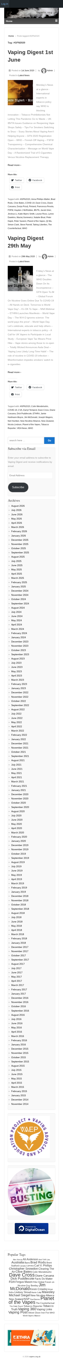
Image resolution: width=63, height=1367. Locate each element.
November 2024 (19, 595)
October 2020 (18, 802)
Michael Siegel (19, 1295)
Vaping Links (44, 1309)
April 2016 (16, 1031)
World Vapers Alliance (31, 1316)
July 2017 (16, 968)
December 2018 (19, 896)
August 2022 (18, 709)
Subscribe (18, 487)
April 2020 (16, 828)
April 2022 (16, 726)
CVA (20, 410)
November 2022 (19, 696)
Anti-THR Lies (44, 1260)
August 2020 (18, 811)
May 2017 (16, 976)
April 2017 (16, 981)
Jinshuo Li (12, 214)
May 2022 (16, 722)
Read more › (14, 165)
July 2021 (16, 764)
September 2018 (20, 908)
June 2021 (17, 769)
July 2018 (16, 917)
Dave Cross (41, 203)
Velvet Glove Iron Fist (38, 1313)
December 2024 (19, 590)
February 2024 (19, 633)
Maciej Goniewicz (25, 217)
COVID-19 (30, 203)
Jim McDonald (30, 417)
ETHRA (36, 413)
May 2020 (16, 824)
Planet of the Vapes (36, 221)
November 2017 (19, 951)
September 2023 (20, 654)
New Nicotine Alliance (30, 421)
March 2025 (17, 578)
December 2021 (19, 743)
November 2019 (19, 849)
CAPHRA (30, 1266)
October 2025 (18, 548)
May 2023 (16, 671)
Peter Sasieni (20, 221)
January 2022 (18, 739)
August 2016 (18, 1015)
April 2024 (16, 624)
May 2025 (16, 569)
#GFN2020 (25, 199)
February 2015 (19, 1091)
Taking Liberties (40, 224)
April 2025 (16, 573)
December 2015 (19, 1048)
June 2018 (17, 921)
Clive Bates (19, 203)
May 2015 (16, 1078)
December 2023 (19, 641)
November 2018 (19, 900)
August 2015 (18, 1065)
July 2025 (16, 561)
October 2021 (18, 752)
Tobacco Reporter (33, 1306)
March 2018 (17, 934)
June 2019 (17, 870)
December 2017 (19, 947)
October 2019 (18, 853)
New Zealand (47, 421)
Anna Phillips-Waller (40, 199)
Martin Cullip (36, 1292)
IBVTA (36, 210)
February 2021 (19, 786)
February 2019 (19, 887)
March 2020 (17, 832)
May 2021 (16, 773)
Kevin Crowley (39, 1289)
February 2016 (19, 1040)
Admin (50, 70)
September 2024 (20, 603)
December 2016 (19, 998)
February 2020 (19, 836)
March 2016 (17, 1036)
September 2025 (20, 552)
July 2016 (16, 1019)
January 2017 (18, 993)
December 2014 (19, 1099)
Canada (22, 1266)
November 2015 (19, 1053)
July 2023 (16, 662)
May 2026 (16, 518)
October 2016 (18, 1006)
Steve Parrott (26, 224)
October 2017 (18, 955)
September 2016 (20, 1010)
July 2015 (16, 1070)
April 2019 (16, 879)
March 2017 (17, 985)
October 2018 (18, 904)
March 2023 (17, 679)
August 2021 (18, 760)
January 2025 (18, 586)
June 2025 (17, 565)
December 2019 (19, 845)
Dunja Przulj (22, 206)
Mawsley (48, 1292)
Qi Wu (49, 221)
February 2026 (19, 531)
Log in (4, 3)
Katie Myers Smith (26, 214)
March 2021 (17, 781)
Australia (17, 1262)
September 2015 (20, 1061)
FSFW (10, 210)
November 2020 (19, 798)
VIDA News (22, 428)
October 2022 (18, 701)
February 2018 (19, 938)
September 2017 (20, 959)
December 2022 (19, 692)
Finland (32, 206)
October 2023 (18, 650)
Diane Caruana (44, 1275)
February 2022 (19, 735)
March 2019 (17, 883)
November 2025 (19, 544)
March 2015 (17, 1087)
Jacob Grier (45, 210)
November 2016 (19, 1002)
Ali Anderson (30, 1259)
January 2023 (18, 688)
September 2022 (20, 705)
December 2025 (19, 540)
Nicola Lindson (15, 424)
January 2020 (18, 841)
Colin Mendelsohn (39, 406)
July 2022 (16, 713)
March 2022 (17, 730)
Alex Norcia (17, 1260)
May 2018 (16, 925)
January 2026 (18, 535)
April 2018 (16, 930)
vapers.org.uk (34, 1357)
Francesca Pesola (45, 206)
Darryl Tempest (30, 410)
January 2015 (18, 1095)
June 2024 (17, 616)
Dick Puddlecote (24, 413)
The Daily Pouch (16, 1306)
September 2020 (20, 807)
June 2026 (17, 514)
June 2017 (17, 972)
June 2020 (17, 819)
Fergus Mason (24, 1281)
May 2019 (16, 875)
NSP (27, 1298)
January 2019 (18, 891)
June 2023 (17, 667)
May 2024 (16, 620)
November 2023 (19, 645)
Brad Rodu (38, 1262)
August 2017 (18, 964)
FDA (12, 1281)
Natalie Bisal (39, 217)
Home (11, 36)
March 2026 (17, 527)
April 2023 (16, 675)
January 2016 (18, 1044)
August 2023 (18, 658)
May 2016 (16, 1027)
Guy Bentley (32, 1285)
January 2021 (18, 790)
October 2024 (18, 599)
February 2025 (19, 582)
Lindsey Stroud (22, 1292)
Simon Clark (13, 224)
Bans (27, 1262)
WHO (24, 228)
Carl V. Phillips (43, 1265)
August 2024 (18, 607)
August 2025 (18, 556)
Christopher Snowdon (23, 1268)
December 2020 (19, 794)
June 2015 (17, 1074)
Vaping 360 (27, 1309)
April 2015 (16, 1082)
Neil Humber (13, 421)
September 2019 (20, 858)
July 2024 (16, 612)
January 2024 (18, 637)
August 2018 (18, 913)
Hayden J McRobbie (23, 210)
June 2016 (17, 1023)
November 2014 (19, 1104)
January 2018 (18, 942)
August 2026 (18, 506)
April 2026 (16, 523)
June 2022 (17, 718)
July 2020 (16, 815)
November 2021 (19, 747)
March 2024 (17, 629)
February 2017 (19, 989)
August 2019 (18, 862)
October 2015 (18, 1057)
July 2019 (16, 866)
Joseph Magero (45, 417)
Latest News (24, 75)
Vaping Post (18, 1312)
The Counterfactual (45, 1303)
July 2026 (16, 510)
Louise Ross (41, 214)
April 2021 (16, 777)
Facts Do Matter (44, 1278)
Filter (35, 1282)
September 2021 (20, 756)
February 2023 (19, 684)
